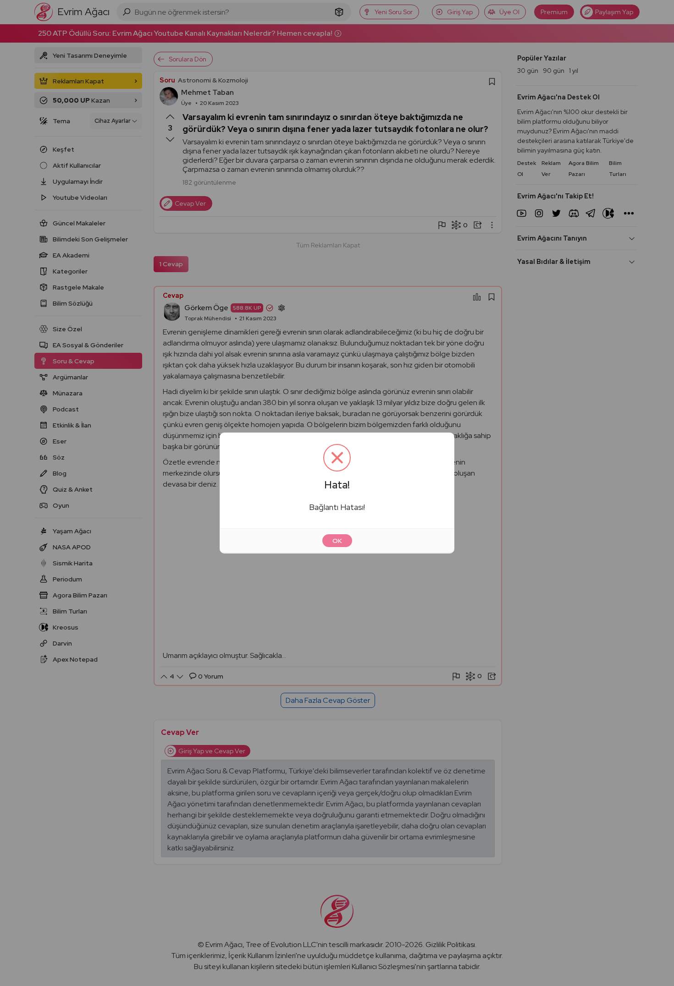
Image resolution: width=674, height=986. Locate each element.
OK (337, 541)
